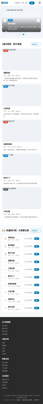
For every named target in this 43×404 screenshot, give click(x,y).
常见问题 (5, 362)
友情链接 (5, 371)
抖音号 (4, 385)
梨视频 (18, 400)
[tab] (19, 34)
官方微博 (5, 382)
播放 (36, 238)
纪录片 (4, 354)
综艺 (3, 348)
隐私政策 (5, 334)
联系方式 (5, 328)
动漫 (3, 351)
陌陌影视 (36, 400)
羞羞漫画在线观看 (27, 400)
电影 (3, 342)
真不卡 (31, 395)
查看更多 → (36, 44)
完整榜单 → (36, 231)
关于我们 (5, 325)
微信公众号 (5, 379)
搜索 (32, 3)
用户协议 (5, 331)
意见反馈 (5, 365)
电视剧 (4, 345)
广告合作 (5, 368)
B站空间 (4, 388)
